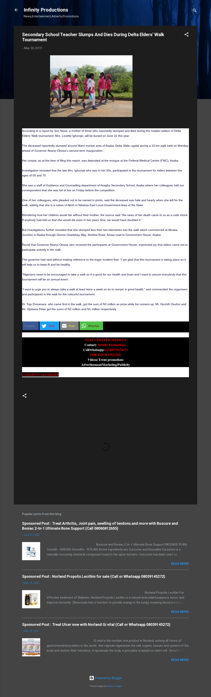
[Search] (194, 11)
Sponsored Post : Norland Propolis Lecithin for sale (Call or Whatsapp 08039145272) (93, 576)
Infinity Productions (46, 10)
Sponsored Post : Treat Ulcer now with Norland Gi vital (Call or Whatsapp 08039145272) (96, 624)
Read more (180, 564)
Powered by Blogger (108, 678)
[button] (186, 35)
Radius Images (114, 686)
